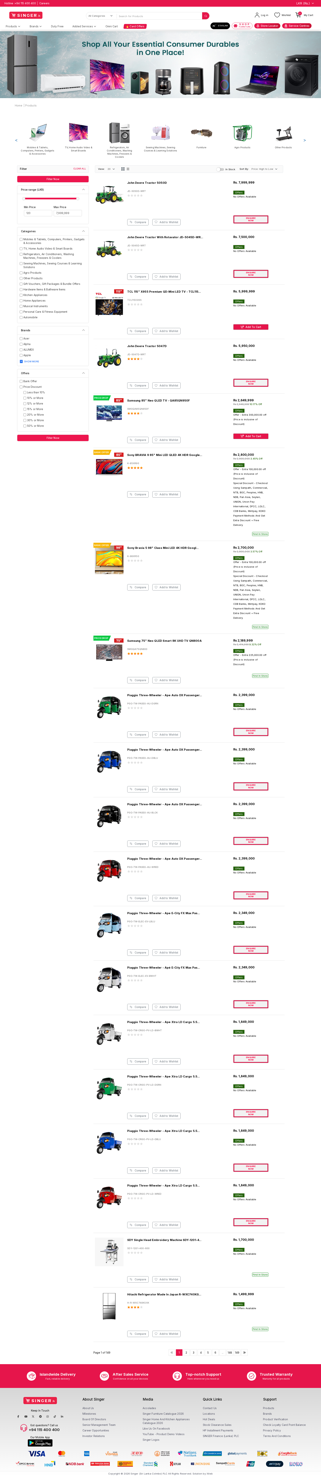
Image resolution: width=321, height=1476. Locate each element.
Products (11, 26)
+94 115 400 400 (25, 3)
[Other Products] (283, 135)
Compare (140, 222)
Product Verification (275, 1419)
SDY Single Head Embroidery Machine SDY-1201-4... (164, 1240)
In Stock (230, 169)
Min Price (30, 207)
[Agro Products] (242, 135)
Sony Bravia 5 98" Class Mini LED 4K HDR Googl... (163, 548)
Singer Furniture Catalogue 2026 (163, 1413)
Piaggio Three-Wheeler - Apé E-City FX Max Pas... (163, 967)
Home (18, 105)
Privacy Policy (272, 1430)
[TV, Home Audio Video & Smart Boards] (78, 137)
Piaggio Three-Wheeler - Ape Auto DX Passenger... (164, 695)
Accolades (149, 1408)
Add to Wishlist (168, 222)
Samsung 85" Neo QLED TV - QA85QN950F (158, 400)
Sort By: (244, 168)
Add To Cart (253, 326)
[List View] (128, 169)
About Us (88, 1408)
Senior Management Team (99, 1424)
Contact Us (210, 1408)
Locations (209, 1413)
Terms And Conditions (277, 1436)
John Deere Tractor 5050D (147, 182)
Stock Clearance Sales (217, 1424)
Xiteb (210, 1473)
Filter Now (53, 179)
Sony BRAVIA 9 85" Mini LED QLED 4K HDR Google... (164, 455)
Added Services (82, 26)
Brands (34, 26)
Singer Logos (151, 1439)
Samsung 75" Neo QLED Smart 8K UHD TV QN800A (164, 640)
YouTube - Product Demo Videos (163, 1434)
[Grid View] (123, 169)
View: (101, 168)
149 (237, 1352)
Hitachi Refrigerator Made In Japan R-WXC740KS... (164, 1294)
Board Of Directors (94, 1419)
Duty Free (57, 26)
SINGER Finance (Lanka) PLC (221, 1436)
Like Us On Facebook (156, 1428)
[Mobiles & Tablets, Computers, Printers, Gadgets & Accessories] (37, 138)
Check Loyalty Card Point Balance (284, 1424)
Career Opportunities (95, 1430)
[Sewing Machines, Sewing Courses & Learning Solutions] (160, 137)
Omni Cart (112, 26)
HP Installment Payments (218, 1430)
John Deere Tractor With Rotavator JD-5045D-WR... (165, 237)
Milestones (89, 1413)
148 (230, 1352)
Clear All (79, 168)
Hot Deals (209, 1419)
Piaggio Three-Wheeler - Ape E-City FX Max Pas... (163, 913)
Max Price (60, 207)
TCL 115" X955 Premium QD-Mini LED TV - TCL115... (164, 291)
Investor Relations (93, 1436)
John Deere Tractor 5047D (147, 346)
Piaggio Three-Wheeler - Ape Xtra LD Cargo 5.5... (163, 1022)
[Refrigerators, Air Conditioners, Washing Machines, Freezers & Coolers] (119, 140)
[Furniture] (201, 135)
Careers (44, 3)
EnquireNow (251, 219)
